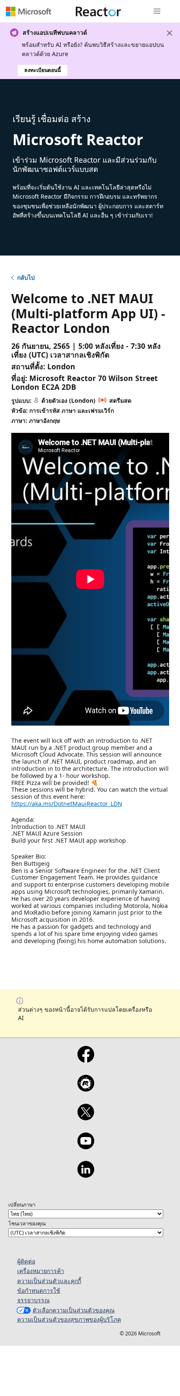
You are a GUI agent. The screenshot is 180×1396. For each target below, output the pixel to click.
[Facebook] (86, 1060)
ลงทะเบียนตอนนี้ (42, 70)
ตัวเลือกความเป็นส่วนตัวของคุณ (74, 1310)
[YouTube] (86, 1146)
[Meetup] (86, 1088)
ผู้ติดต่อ (26, 1261)
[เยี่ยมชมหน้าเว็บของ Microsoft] (28, 11)
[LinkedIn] (86, 1175)
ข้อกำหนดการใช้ (38, 1290)
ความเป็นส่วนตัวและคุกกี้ (49, 1281)
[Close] (169, 33)
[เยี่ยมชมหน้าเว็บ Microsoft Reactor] (98, 11)
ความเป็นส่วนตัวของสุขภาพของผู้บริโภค (69, 1319)
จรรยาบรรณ (33, 1300)
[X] (86, 1117)
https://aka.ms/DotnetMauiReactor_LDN (66, 804)
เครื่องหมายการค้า (40, 1271)
